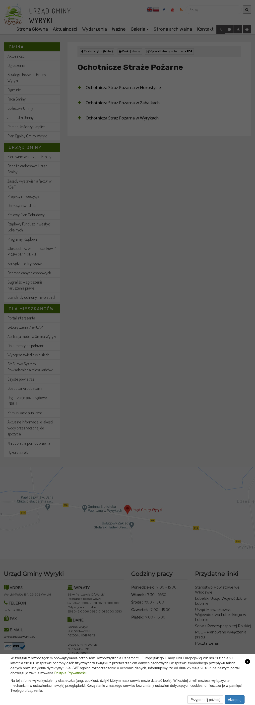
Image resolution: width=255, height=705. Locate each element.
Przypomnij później (205, 699)
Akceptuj (234, 699)
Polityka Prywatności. (70, 672)
